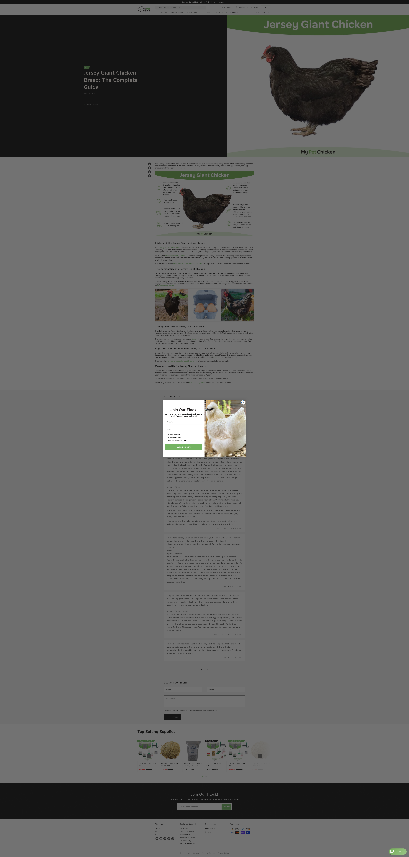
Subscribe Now (184, 447)
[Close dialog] (243, 402)
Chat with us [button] (400, 851)
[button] (398, 851)
